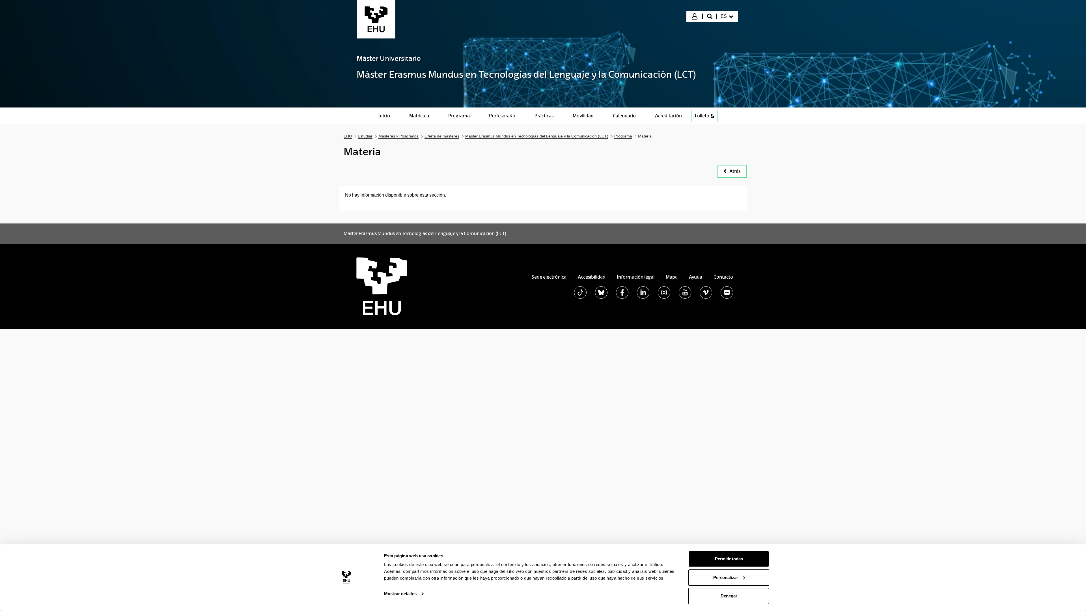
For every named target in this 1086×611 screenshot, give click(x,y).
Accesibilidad (592, 277)
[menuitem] (727, 16)
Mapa (672, 277)
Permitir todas (729, 558)
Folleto (702, 116)
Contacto (723, 277)
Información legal (635, 277)
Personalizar (725, 577)
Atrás (734, 171)
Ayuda (695, 277)
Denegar (729, 595)
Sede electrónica (548, 277)
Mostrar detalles (400, 593)
